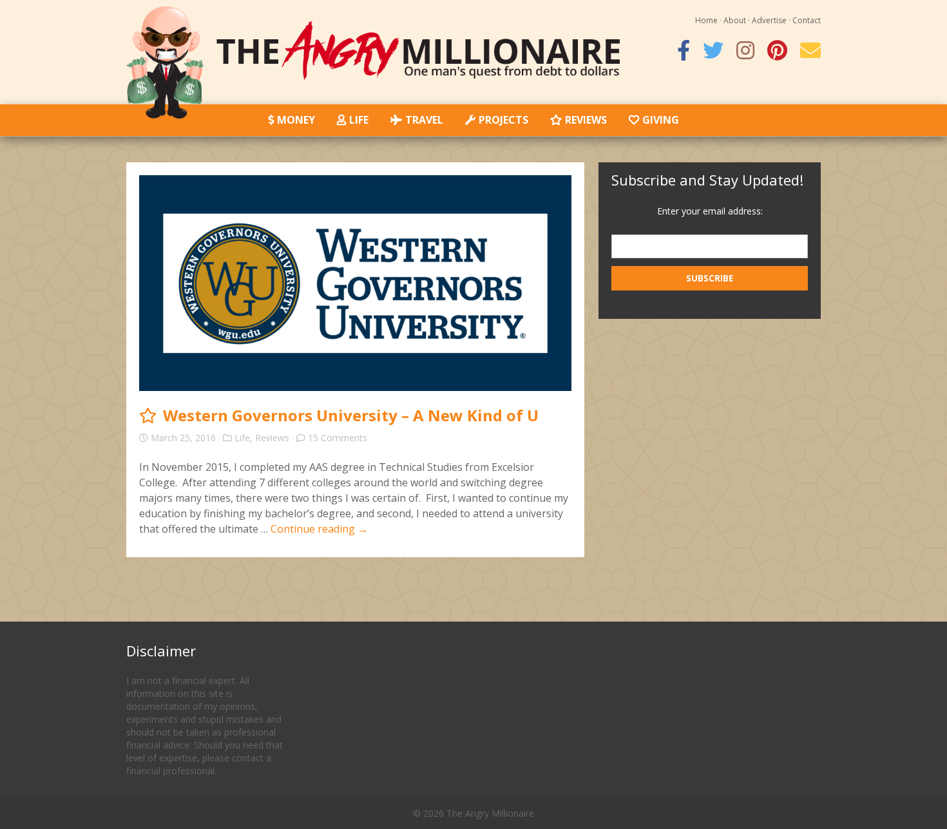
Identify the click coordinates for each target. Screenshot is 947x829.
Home (706, 20)
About (734, 20)
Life (358, 120)
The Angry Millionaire (490, 813)
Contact (806, 20)
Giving (660, 120)
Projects (503, 120)
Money (296, 120)
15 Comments (337, 438)
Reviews (586, 120)
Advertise (769, 20)
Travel (424, 120)
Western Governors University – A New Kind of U (351, 415)
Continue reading (319, 529)
